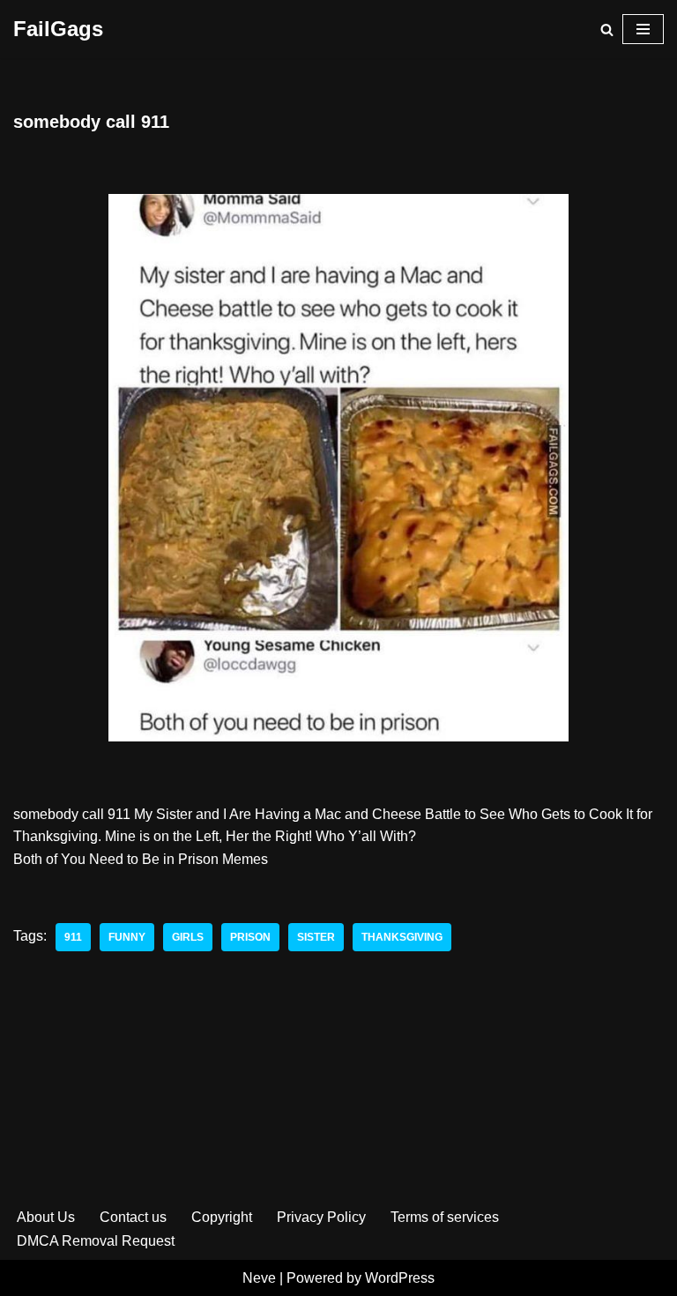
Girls (188, 937)
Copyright (221, 1217)
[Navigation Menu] (643, 29)
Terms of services (445, 1217)
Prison (250, 937)
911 (73, 937)
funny (126, 937)
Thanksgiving (402, 937)
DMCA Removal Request (96, 1240)
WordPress (400, 1277)
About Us (46, 1217)
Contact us (133, 1217)
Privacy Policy (321, 1217)
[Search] (607, 29)
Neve (259, 1277)
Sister (316, 937)
